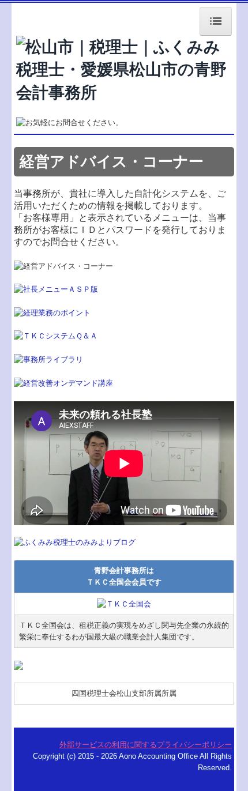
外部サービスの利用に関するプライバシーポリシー (145, 744)
